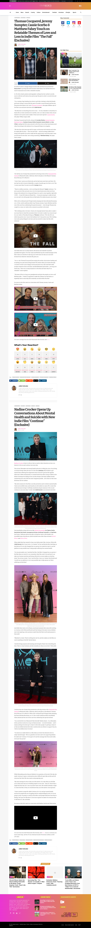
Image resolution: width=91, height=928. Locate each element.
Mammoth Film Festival (25, 377)
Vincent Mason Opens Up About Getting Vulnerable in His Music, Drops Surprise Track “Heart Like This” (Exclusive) (17, 883)
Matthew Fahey (53, 377)
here (48, 339)
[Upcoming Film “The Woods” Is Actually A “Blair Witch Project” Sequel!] (36, 872)
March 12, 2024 (21, 45)
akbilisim (11, 925)
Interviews (17, 17)
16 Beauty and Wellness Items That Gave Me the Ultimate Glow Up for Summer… (48, 907)
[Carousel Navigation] (70, 1)
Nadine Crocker (18, 463)
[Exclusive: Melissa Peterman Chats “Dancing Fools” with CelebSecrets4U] (54, 872)
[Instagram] (79, 1)
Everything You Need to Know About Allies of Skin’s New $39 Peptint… (47, 901)
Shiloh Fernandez (40, 530)
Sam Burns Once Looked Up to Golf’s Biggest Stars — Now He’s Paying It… (48, 914)
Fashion (63, 53)
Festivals (23, 17)
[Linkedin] (21, 395)
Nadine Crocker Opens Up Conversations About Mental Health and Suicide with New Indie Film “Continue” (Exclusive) (34, 417)
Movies (28, 17)
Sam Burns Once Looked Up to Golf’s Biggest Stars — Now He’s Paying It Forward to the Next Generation (38, 1)
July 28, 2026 (73, 76)
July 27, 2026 (73, 84)
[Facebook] (75, 1)
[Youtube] (77, 1)
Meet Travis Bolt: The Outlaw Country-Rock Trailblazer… (74, 71)
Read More (14, 909)
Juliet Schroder (22, 44)
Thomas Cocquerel (44, 377)
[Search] (81, 12)
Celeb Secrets (16, 924)
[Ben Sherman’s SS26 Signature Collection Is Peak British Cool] (71, 60)
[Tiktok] (81, 1)
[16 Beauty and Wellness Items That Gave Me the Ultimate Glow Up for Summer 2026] (37, 908)
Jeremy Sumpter (49, 120)
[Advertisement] (71, 38)
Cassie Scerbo (16, 377)
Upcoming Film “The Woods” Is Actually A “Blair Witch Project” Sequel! (36, 881)
